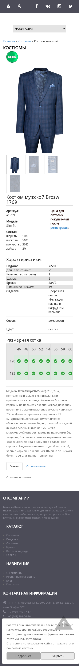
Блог (9, 580)
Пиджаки (12, 539)
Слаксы (11, 555)
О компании (14, 573)
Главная (9, 41)
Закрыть (58, 656)
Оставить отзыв (36, 466)
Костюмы (24, 41)
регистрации (59, 228)
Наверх (64, 623)
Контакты (13, 584)
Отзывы (14, 466)
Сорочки (12, 543)
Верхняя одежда (17, 551)
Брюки (10, 547)
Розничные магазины (21, 576)
